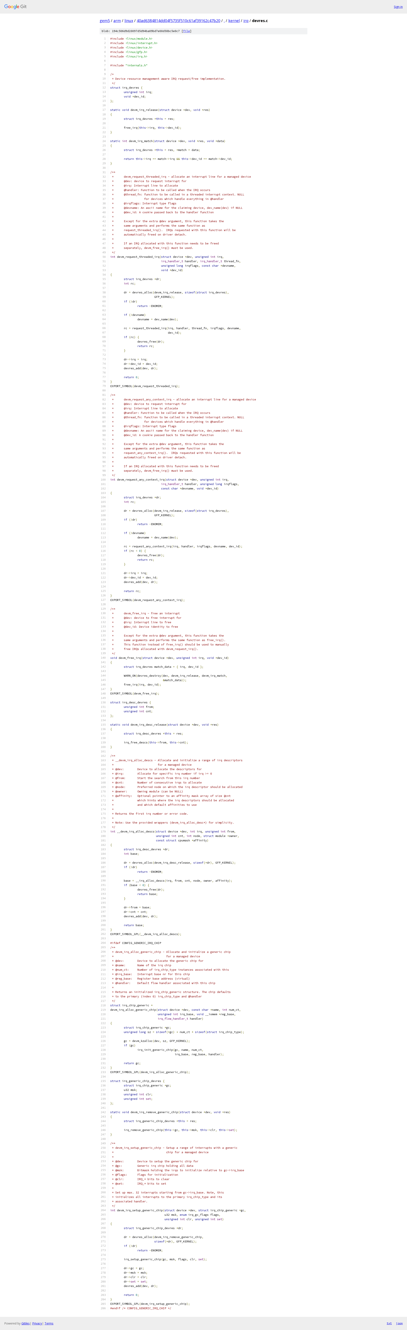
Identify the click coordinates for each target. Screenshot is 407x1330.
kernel (234, 20)
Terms (49, 1323)
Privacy (37, 1323)
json (399, 1323)
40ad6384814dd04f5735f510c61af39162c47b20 (178, 20)
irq (245, 20)
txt (389, 1323)
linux (128, 20)
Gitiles (25, 1323)
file (186, 31)
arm (117, 20)
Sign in (398, 7)
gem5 (105, 20)
